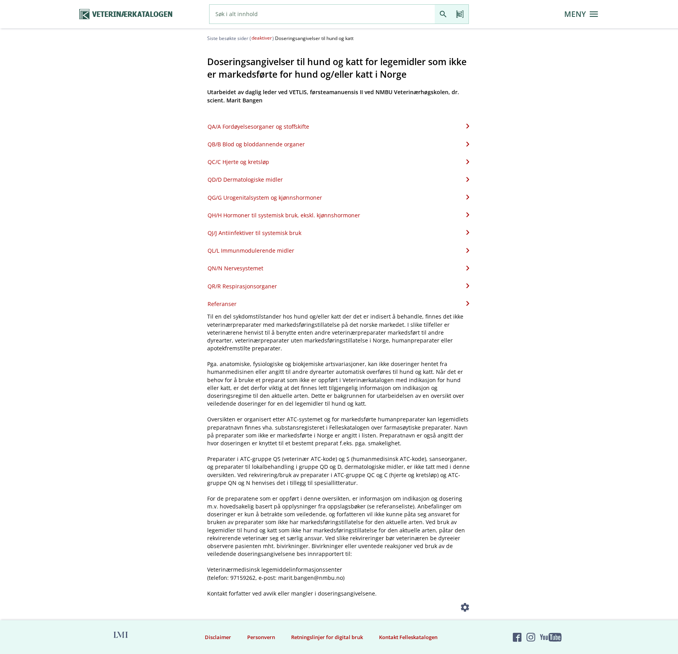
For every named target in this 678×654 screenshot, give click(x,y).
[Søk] (443, 14)
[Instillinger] (465, 608)
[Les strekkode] (460, 14)
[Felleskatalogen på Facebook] (517, 637)
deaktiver (262, 38)
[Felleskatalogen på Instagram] (530, 637)
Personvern (261, 637)
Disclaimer (218, 637)
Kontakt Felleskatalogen (408, 637)
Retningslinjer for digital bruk (327, 637)
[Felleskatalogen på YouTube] (550, 637)
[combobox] (322, 14)
